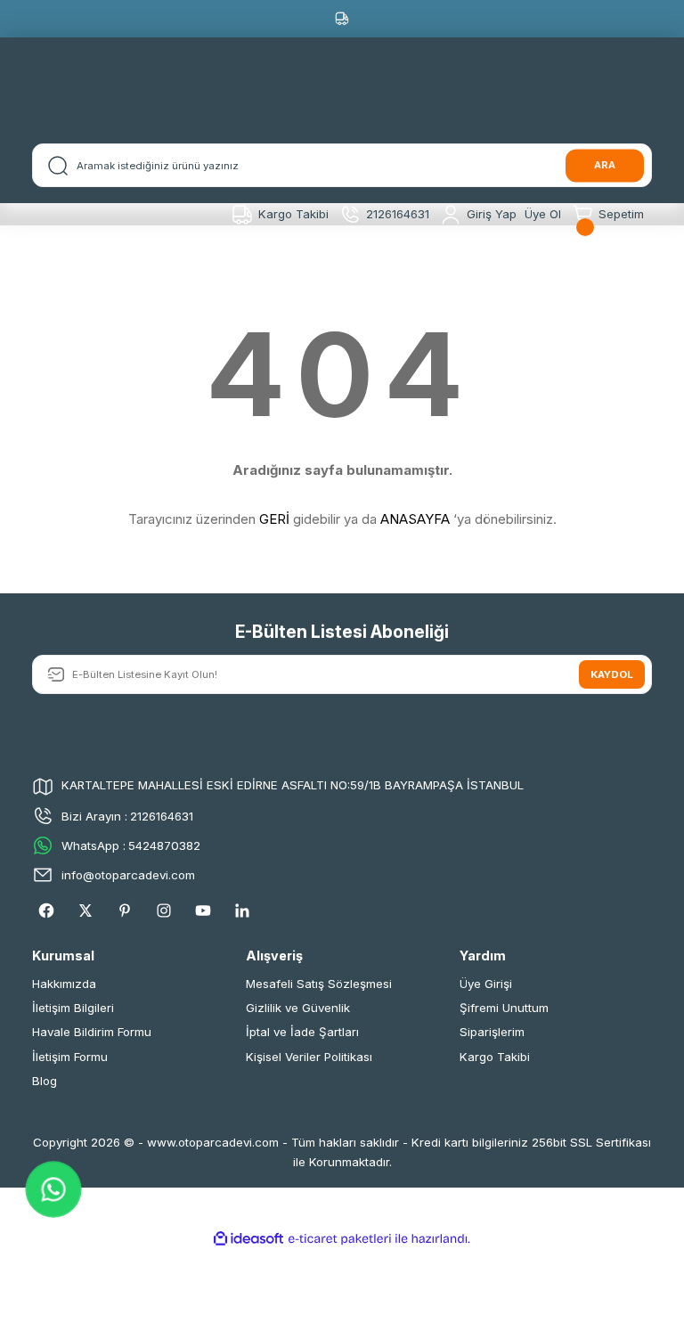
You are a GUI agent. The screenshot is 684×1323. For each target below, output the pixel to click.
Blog (44, 1081)
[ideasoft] (248, 1239)
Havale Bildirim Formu (91, 1032)
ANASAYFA (415, 518)
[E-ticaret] (340, 1238)
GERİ (274, 518)
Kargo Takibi (495, 1056)
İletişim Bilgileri (73, 1007)
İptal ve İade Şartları (302, 1032)
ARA (604, 165)
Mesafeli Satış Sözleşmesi (319, 983)
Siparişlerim (492, 1032)
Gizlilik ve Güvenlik (298, 1007)
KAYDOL (611, 674)
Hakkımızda (64, 983)
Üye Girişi (486, 983)
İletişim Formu (70, 1056)
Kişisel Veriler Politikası (309, 1056)
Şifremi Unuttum (504, 1007)
